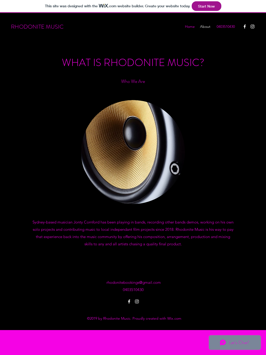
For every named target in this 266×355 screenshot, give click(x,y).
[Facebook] (244, 26)
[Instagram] (252, 26)
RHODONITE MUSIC (37, 27)
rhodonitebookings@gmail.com (134, 282)
